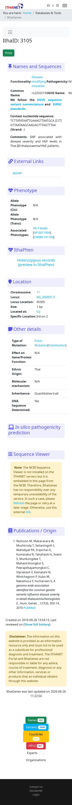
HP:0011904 (42, 233)
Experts (35, 753)
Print (8, 53)
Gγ (38, 312)
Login (36, 794)
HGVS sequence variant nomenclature (36, 102)
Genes (35, 720)
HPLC (35, 746)
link (28, 512)
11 (38, 292)
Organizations (36, 762)
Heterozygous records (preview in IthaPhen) (36, 262)
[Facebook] (48, 6)
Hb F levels (40, 228)
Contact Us (36, 787)
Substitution (57, 345)
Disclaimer (36, 790)
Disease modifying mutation (39, 81)
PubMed (30, 608)
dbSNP (17, 173)
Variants (35, 727)
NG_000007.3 (46, 297)
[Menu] (64, 5)
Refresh (18, 503)
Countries (36, 736)
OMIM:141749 (43, 237)
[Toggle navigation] (10, 32)
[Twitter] (53, 6)
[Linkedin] (57, 6)
